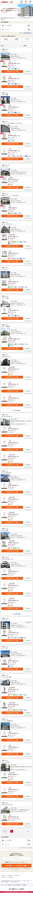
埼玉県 (9, 875)
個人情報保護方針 (17, 884)
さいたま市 (14, 875)
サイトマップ (3, 884)
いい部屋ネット (4, 875)
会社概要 (24, 884)
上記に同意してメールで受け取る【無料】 (16, 865)
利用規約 (10, 884)
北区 (19, 875)
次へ (28, 831)
